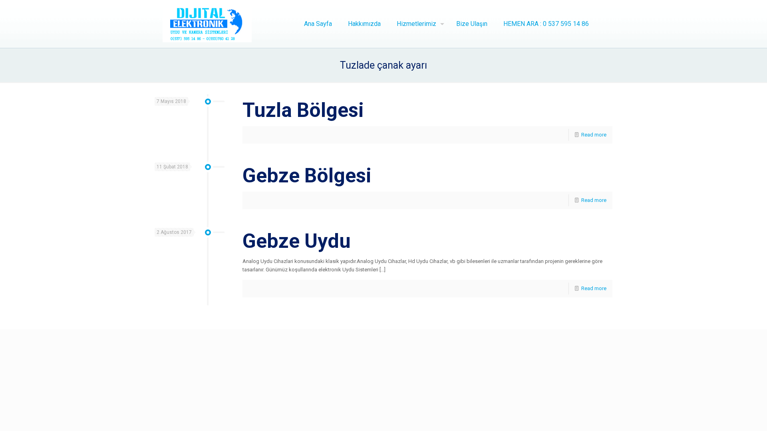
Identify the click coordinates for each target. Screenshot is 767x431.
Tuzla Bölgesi (303, 110)
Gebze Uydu (296, 241)
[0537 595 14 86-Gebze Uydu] (207, 24)
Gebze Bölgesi (307, 175)
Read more (593, 135)
